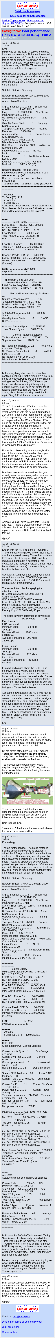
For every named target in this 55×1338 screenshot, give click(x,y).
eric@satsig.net (21, 1316)
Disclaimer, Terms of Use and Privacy (22, 1321)
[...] (27, 803)
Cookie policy (9, 1332)
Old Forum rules (10, 1327)
